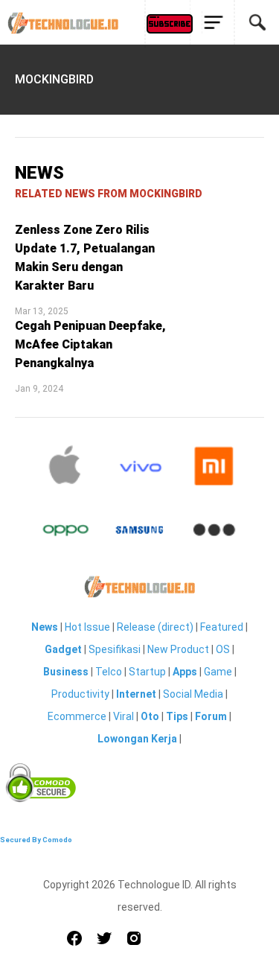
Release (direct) (155, 627)
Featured (221, 627)
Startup (147, 672)
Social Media (193, 694)
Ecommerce (77, 716)
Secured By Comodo (36, 839)
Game (218, 672)
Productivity (80, 694)
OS (223, 649)
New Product (178, 649)
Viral (123, 716)
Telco (108, 672)
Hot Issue (87, 627)
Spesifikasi (115, 649)
